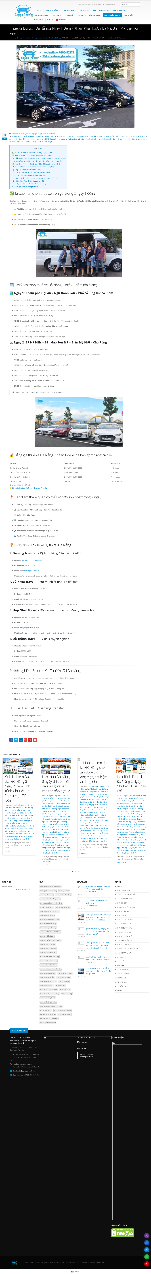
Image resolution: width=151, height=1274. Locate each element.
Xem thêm (8, 865)
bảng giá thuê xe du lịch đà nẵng (50, 887)
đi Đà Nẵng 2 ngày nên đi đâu (89, 853)
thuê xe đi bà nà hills (96, 139)
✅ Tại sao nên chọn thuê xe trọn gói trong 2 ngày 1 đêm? (31, 152)
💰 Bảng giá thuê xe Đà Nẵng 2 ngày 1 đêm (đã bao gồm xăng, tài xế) (35, 164)
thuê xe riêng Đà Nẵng (65, 973)
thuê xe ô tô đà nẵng (63, 977)
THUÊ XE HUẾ (83, 11)
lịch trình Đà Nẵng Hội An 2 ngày (90, 840)
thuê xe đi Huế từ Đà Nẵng (49, 990)
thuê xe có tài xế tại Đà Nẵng (49, 957)
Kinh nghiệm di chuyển (20, 134)
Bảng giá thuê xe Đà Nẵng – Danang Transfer (30, 488)
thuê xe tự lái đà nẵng (47, 977)
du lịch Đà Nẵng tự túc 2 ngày (97, 811)
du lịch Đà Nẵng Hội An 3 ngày (18, 811)
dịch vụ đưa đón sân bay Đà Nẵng (51, 903)
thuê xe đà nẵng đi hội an (48, 1002)
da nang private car (46, 895)
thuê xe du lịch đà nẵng (47, 973)
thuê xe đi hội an (65, 990)
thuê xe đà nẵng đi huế (47, 998)
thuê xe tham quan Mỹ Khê (39, 139)
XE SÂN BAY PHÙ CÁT (124, 953)
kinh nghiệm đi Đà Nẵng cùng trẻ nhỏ (130, 823)
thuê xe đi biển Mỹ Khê (112, 139)
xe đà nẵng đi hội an (64, 1014)
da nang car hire (64, 891)
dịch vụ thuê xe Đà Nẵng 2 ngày (23, 136)
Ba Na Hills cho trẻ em (124, 787)
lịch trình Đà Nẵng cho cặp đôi (89, 830)
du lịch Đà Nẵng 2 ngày (99, 798)
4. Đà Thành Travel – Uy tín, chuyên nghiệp (29, 181)
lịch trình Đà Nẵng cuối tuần (97, 837)
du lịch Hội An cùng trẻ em (131, 789)
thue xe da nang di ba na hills (49, 911)
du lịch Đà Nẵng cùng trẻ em (135, 805)
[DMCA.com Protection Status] (122, 1233)
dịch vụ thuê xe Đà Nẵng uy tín (50, 899)
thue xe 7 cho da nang (63, 907)
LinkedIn (21, 740)
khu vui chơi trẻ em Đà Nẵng (130, 813)
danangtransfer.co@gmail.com (90, 4)
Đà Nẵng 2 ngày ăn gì (91, 848)
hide (41, 148)
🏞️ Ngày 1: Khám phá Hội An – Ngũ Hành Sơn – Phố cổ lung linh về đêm (39, 158)
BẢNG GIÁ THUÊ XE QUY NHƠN (127, 949)
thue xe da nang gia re (47, 915)
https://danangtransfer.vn (32, 560)
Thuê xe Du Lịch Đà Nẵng (61, 789)
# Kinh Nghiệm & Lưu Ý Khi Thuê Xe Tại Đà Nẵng (28, 184)
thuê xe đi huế (60, 985)
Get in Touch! (19, 1030)
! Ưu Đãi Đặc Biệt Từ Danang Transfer (24, 187)
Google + (25, 740)
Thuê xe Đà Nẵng (49, 134)
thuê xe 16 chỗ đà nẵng (47, 944)
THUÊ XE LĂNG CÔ (123, 911)
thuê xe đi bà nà (64, 981)
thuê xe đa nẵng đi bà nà (48, 981)
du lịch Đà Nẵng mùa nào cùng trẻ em (130, 808)
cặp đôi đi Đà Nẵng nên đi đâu (52, 792)
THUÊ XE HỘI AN (68, 11)
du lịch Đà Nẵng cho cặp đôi (57, 802)
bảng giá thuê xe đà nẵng (48, 891)
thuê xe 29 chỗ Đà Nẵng (48, 948)
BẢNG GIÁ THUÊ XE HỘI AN (126, 907)
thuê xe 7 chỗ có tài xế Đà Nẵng (50, 940)
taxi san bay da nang (47, 907)
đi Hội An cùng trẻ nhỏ (133, 836)
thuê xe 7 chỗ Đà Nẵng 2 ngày (114, 136)
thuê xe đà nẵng (66, 994)
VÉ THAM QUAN (94, 15)
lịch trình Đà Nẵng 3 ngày (17, 824)
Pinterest (30, 740)
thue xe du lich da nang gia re (49, 920)
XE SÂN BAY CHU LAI (124, 932)
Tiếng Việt (62, 20)
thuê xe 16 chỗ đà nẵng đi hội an (91, 136)
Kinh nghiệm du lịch (35, 134)
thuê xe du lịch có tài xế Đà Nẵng (51, 969)
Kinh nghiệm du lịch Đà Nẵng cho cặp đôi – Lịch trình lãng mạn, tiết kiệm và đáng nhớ (97, 945)
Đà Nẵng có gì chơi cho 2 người (55, 825)
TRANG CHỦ (121, 886)
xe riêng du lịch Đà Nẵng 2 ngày (41, 142)
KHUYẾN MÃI (128, 15)
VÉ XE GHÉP (121, 961)
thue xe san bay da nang (48, 924)
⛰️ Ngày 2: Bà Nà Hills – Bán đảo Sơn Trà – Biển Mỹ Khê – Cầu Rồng (38, 161)
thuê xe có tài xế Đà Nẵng (134, 136)
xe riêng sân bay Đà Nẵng (62, 1010)
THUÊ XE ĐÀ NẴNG (51, 11)
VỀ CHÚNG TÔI (122, 986)
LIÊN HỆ (50, 20)
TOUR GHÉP (70, 15)
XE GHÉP (81, 15)
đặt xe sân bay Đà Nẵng (48, 1023)
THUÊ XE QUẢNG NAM (100, 11)
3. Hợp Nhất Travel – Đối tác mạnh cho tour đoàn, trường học (36, 178)
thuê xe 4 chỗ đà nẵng (47, 936)
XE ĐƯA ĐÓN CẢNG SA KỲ (125, 940)
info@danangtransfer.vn (26, 1071)
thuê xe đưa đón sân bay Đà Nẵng (51, 1006)
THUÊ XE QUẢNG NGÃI (120, 11)
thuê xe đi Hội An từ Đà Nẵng (49, 994)
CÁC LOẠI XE (56, 15)
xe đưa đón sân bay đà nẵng (49, 1018)
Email (35, 740)
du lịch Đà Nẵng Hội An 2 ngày (93, 806)
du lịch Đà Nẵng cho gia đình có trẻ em (130, 797)
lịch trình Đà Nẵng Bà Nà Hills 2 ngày (96, 827)
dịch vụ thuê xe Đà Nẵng (63, 895)
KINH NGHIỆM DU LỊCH (112, 15)
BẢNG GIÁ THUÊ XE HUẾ (125, 920)
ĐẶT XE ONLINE (122, 982)
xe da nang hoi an (46, 1010)
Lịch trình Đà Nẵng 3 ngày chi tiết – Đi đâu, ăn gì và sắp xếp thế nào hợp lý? (97, 931)
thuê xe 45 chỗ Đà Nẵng (48, 952)
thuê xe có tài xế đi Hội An (48, 965)
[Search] (138, 4)
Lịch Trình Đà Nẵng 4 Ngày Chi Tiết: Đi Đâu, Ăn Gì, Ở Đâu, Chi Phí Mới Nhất (98, 889)
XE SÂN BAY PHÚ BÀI (124, 924)
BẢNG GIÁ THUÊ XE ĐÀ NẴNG (127, 894)
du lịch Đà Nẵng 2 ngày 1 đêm (89, 801)
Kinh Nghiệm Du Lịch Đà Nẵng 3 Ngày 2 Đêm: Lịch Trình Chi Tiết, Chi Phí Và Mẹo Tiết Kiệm (98, 917)
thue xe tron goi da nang (58, 139)
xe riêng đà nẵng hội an (48, 1014)
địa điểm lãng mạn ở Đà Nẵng (59, 841)
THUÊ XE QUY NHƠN (41, 15)
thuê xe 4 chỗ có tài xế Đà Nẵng (50, 932)
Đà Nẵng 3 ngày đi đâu (20, 850)
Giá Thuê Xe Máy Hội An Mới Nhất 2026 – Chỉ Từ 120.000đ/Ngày (97, 903)
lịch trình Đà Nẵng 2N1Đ (71, 136)
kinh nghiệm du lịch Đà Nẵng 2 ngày (91, 814)
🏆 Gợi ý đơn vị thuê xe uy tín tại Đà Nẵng (26, 170)
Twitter (16, 740)
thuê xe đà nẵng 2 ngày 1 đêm (78, 139)
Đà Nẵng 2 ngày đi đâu (100, 850)
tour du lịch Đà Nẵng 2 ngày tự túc (133, 139)
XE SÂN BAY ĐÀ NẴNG (124, 899)
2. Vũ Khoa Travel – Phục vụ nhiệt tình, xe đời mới (31, 175)
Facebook (11, 740)
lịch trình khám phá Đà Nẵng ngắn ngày (48, 136)
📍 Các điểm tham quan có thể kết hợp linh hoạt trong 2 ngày (33, 167)
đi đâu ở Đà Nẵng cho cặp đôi (57, 831)
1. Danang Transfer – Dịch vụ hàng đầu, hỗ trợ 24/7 (32, 172)
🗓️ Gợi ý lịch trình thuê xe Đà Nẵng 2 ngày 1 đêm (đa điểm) (32, 155)
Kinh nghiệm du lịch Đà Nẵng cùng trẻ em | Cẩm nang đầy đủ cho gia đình (98, 971)
